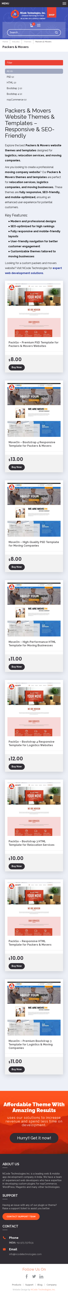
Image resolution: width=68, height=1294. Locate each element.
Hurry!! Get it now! (34, 1138)
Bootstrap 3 (14, 88)
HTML (11, 82)
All (10, 71)
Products (16, 1284)
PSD (10, 77)
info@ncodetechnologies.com (25, 1254)
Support (29, 1284)
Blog (39, 1284)
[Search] (57, 32)
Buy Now (17, 367)
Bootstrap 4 (14, 94)
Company (52, 1284)
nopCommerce (17, 99)
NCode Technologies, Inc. (43, 1289)
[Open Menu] (38, 25)
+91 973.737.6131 (25, 1242)
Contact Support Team (21, 1216)
